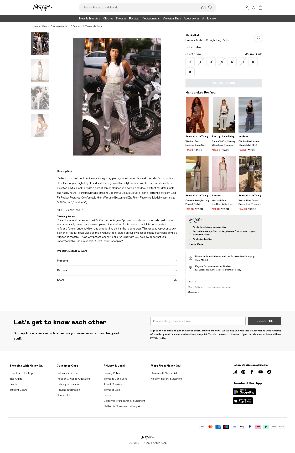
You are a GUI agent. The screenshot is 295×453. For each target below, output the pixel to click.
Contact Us (64, 395)
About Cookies (113, 384)
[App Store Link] (244, 396)
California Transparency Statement (124, 400)
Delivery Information (68, 384)
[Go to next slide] (156, 97)
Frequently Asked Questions (74, 378)
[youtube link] (260, 372)
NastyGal (192, 35)
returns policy (234, 270)
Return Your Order (68, 373)
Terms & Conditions (115, 378)
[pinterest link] (243, 372)
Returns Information (68, 389)
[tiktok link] (269, 372)
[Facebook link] (252, 372)
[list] (117, 97)
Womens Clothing (61, 26)
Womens (45, 26)
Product (108, 395)
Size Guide (16, 378)
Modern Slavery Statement (166, 378)
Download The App (21, 373)
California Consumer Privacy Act (123, 406)
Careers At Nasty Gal (164, 373)
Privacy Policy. (158, 337)
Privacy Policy (112, 373)
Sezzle (14, 384)
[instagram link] (235, 372)
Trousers (77, 26)
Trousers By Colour (94, 26)
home (35, 26)
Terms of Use (112, 389)
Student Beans (18, 389)
